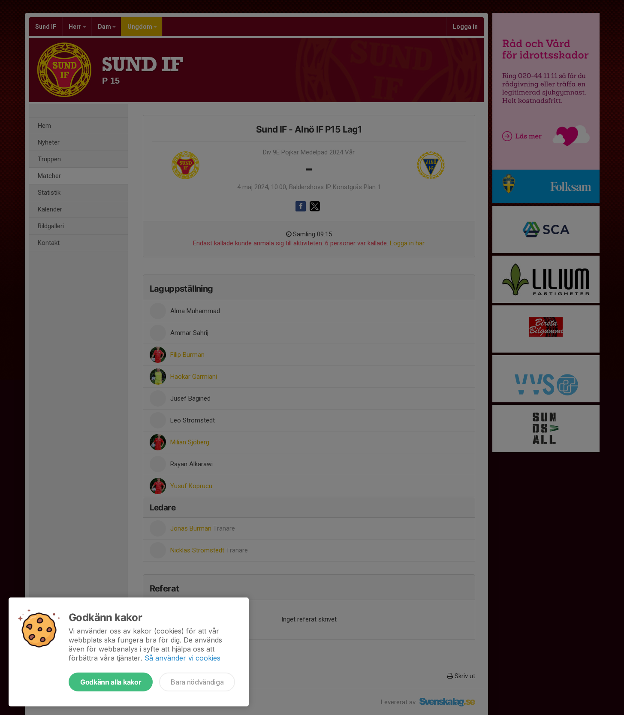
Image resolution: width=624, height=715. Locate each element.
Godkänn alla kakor (110, 682)
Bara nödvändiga (197, 682)
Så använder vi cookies (182, 658)
